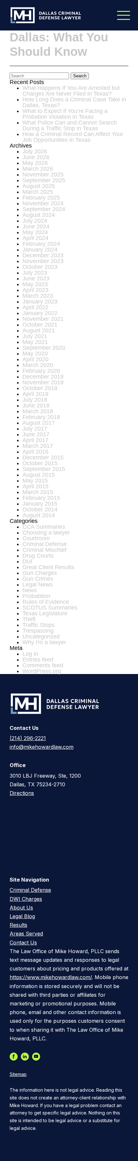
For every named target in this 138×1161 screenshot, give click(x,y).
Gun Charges (39, 573)
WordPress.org (41, 671)
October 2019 (39, 388)
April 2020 (35, 359)
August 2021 (38, 330)
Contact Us (23, 942)
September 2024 (43, 209)
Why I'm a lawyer (44, 642)
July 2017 (34, 428)
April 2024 (35, 238)
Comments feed (42, 665)
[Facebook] (15, 1057)
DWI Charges (26, 899)
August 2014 (38, 515)
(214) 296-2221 (28, 738)
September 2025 (43, 180)
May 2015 (35, 480)
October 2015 (39, 463)
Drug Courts (38, 555)
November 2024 (43, 203)
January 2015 (39, 503)
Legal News (37, 584)
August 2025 (38, 186)
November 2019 (43, 382)
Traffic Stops (38, 625)
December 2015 (43, 457)
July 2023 (34, 272)
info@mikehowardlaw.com (41, 747)
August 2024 (38, 215)
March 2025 (37, 192)
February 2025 (41, 197)
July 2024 (34, 221)
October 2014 (39, 509)
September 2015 (43, 469)
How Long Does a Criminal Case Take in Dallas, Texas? (74, 102)
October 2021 (39, 324)
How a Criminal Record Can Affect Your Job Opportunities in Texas (72, 137)
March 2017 (37, 446)
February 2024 (41, 244)
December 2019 (43, 376)
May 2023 (35, 284)
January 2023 (39, 301)
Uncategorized (41, 636)
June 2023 (35, 278)
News (29, 590)
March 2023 (37, 296)
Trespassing (38, 630)
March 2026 (37, 169)
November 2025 (43, 174)
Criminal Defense (44, 544)
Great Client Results (48, 567)
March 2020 (37, 365)
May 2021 (35, 342)
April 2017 (35, 440)
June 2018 (35, 405)
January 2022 (39, 313)
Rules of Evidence (45, 602)
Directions (22, 793)
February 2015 (41, 498)
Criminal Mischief (44, 550)
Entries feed (37, 659)
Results (18, 925)
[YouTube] (37, 1057)
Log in (30, 654)
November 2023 (43, 261)
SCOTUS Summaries (49, 607)
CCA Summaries (43, 527)
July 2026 (34, 151)
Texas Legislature (44, 613)
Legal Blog (22, 916)
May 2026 (35, 163)
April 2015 (35, 486)
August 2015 (38, 475)
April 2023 (35, 290)
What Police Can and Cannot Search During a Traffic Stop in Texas (69, 125)
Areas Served (26, 933)
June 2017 (35, 434)
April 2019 (35, 394)
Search (79, 75)
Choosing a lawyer (46, 532)
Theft (29, 619)
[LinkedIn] (26, 1057)
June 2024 (35, 226)
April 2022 (35, 307)
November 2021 (43, 319)
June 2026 (35, 157)
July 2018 (34, 400)
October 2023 (39, 267)
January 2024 (39, 249)
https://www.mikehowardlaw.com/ (51, 977)
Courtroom (36, 538)
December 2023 (43, 255)
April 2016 (35, 451)
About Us (21, 907)
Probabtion (36, 596)
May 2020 (35, 353)
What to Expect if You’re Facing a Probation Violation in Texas (65, 114)
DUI (27, 561)
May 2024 (35, 232)
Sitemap (18, 1074)
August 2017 (38, 423)
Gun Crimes (37, 579)
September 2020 (43, 348)
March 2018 (37, 411)
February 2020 (41, 371)
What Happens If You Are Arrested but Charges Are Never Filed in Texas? (71, 91)
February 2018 (41, 417)
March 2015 (37, 492)
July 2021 (34, 336)
